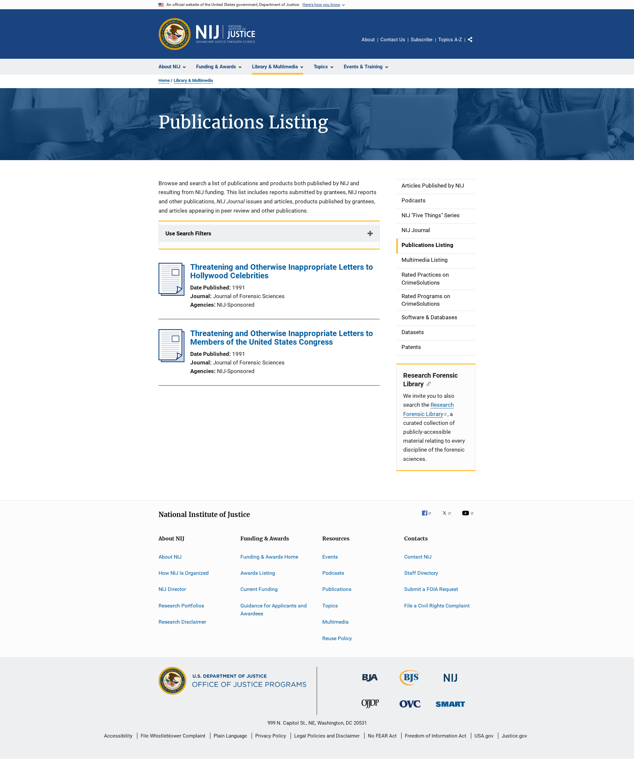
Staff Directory (421, 573)
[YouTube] (469, 517)
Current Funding (259, 589)
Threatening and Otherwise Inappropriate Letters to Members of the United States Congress (281, 338)
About (368, 40)
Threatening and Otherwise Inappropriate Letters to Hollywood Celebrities (281, 271)
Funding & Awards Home (269, 557)
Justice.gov (514, 736)
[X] (449, 517)
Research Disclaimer (182, 622)
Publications (336, 589)
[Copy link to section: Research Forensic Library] (427, 383)
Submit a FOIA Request (431, 589)
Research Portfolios (181, 606)
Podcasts (333, 573)
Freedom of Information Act (435, 736)
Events (330, 557)
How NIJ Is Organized (183, 573)
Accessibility (118, 736)
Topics (330, 606)
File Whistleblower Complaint (173, 736)
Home (164, 80)
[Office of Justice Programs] (174, 34)
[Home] (225, 34)
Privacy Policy (270, 736)
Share (475, 44)
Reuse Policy (337, 638)
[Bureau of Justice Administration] (370, 683)
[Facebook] (429, 517)
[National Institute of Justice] (450, 683)
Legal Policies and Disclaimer (327, 736)
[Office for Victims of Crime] (410, 708)
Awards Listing (257, 573)
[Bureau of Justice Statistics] (410, 687)
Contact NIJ (418, 557)
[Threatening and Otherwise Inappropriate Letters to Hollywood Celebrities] (171, 294)
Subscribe (422, 40)
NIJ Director (172, 589)
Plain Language (230, 736)
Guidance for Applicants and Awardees (273, 610)
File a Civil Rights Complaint (437, 606)
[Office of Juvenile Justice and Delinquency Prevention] (370, 709)
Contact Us (392, 40)
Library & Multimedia (193, 80)
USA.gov (484, 736)
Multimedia (335, 622)
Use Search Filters (188, 233)
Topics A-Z (450, 40)
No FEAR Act (382, 736)
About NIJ (170, 557)
